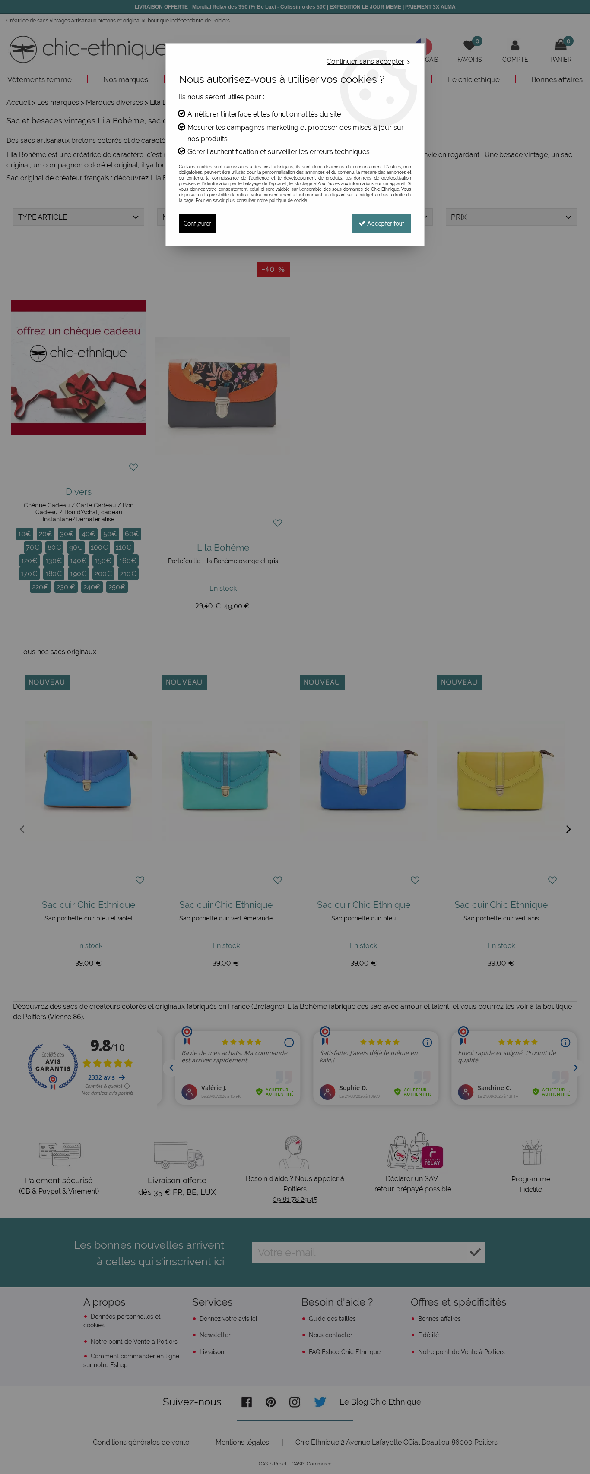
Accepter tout (384, 223)
